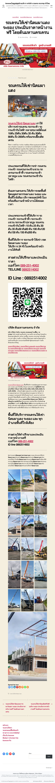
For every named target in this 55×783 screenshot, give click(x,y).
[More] (27, 687)
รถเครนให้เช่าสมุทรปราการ (22, 350)
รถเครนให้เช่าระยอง (38, 17)
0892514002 (30, 269)
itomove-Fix (7, 740)
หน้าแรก (5, 725)
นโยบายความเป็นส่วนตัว (49, 781)
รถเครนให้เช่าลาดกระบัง (31, 348)
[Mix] (22, 687)
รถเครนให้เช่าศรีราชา (17, 348)
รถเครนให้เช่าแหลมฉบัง (27, 346)
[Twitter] (12, 687)
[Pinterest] (17, 687)
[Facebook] (9, 687)
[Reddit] (20, 687)
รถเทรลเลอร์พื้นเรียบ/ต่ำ (11, 730)
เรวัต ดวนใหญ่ (24, 37)
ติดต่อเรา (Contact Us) (10, 738)
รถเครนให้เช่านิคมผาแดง (26, 17)
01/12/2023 (34, 37)
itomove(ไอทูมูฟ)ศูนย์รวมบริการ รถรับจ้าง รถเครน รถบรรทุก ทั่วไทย (27, 3)
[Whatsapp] (25, 687)
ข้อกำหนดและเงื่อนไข (37, 781)
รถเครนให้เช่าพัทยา (14, 346)
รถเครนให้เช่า (15, 17)
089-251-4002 (29, 265)
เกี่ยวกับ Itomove (8, 735)
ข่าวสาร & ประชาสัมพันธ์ (11, 733)
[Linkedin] (14, 687)
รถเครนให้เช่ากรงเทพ (38, 350)
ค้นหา (30, 753)
